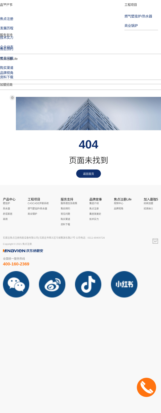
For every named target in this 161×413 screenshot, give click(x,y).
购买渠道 (65, 219)
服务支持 (6, 35)
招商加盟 (148, 203)
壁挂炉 (6, 203)
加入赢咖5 (151, 199)
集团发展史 (95, 214)
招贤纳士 (148, 208)
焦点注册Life (123, 199)
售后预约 (65, 208)
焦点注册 (94, 208)
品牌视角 (118, 208)
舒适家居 (7, 214)
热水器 (6, 208)
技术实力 (94, 219)
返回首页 (88, 173)
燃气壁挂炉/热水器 (37, 208)
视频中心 (118, 203)
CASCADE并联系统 (38, 203)
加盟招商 (6, 84)
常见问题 (65, 214)
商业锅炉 (32, 214)
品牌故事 (95, 199)
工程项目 (130, 4)
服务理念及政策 (69, 203)
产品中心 (9, 199)
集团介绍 (94, 203)
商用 (5, 219)
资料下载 (65, 224)
